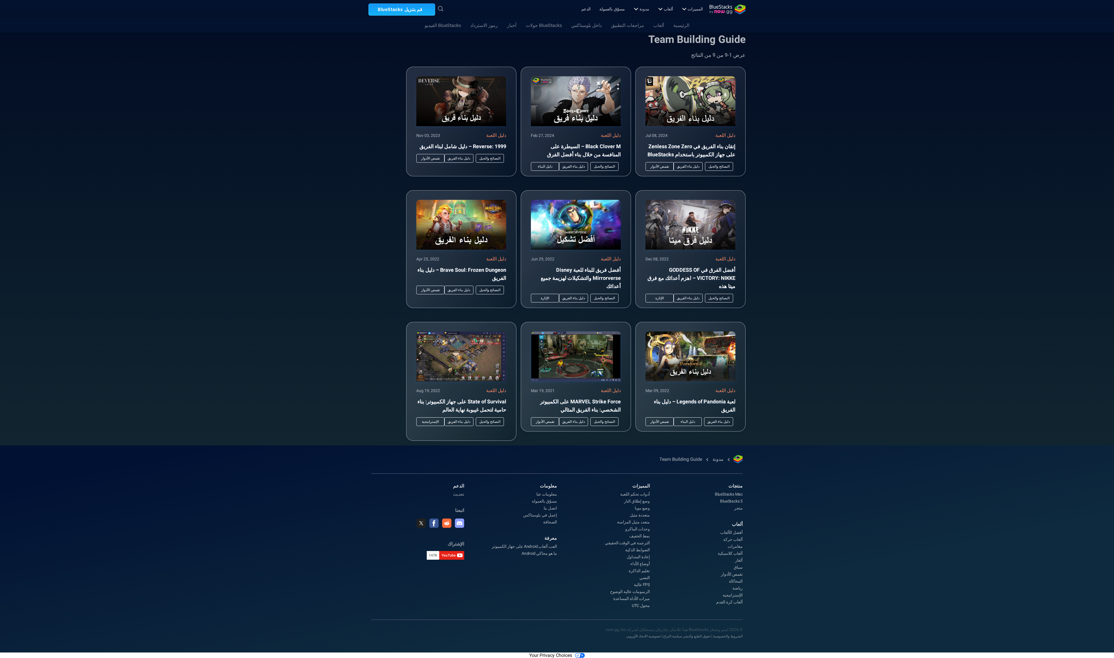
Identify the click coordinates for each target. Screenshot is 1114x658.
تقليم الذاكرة (639, 570)
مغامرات (735, 546)
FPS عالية (642, 584)
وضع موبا (642, 508)
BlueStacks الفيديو (443, 25)
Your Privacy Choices (550, 655)
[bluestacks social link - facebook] (434, 523)
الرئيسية (681, 25)
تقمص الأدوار (732, 574)
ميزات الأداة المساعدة (631, 598)
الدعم (586, 9)
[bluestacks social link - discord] (459, 523)
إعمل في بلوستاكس (540, 515)
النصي (644, 577)
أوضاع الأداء (640, 563)
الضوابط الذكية (637, 550)
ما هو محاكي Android (539, 553)
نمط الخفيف (639, 536)
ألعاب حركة (733, 539)
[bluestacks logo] (728, 9)
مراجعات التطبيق (627, 25)
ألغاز (739, 560)
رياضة (738, 588)
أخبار (511, 25)
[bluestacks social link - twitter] (421, 523)
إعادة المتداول (638, 556)
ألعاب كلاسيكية (730, 553)
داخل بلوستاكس (586, 25)
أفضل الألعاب (731, 532)
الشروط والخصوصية (728, 636)
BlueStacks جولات (544, 25)
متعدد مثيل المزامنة (633, 522)
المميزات (695, 9)
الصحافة (550, 522)
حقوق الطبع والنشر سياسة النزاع (687, 636)
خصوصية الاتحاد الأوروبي (643, 636)
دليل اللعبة (725, 135)
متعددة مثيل (640, 515)
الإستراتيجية (733, 595)
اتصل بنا (550, 508)
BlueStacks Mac (729, 494)
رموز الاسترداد (484, 25)
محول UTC (641, 605)
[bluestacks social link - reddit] (446, 523)
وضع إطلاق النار (637, 501)
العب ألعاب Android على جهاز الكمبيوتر (524, 546)
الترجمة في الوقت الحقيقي (627, 543)
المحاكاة (736, 581)
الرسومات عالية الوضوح (630, 591)
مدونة (644, 9)
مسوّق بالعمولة (612, 9)
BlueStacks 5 (731, 501)
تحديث (458, 494)
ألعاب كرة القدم (729, 602)
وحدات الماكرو (637, 529)
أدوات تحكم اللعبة (635, 494)
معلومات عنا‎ (546, 494)
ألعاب (668, 9)
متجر (738, 508)
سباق (738, 567)
